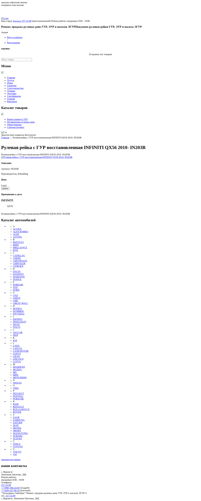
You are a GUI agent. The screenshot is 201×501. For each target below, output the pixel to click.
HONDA (17, 308)
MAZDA (17, 369)
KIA (15, 340)
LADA (16, 345)
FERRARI (18, 284)
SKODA (17, 428)
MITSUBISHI (19, 377)
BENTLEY (18, 242)
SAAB (16, 417)
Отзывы (11, 91)
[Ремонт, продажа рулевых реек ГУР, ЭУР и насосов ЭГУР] (5, 18)
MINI (15, 375)
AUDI (16, 234)
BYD (15, 250)
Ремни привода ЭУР (17, 119)
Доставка (11, 93)
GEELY (17, 298)
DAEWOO (18, 274)
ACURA (17, 229)
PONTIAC (18, 396)
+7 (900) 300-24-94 (10, 488)
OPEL (16, 388)
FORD (16, 290)
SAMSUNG (19, 420)
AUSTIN (17, 237)
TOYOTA (18, 446)
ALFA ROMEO (20, 231)
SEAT (16, 425)
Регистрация (13, 42)
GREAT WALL (20, 303)
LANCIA (17, 348)
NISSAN (17, 383)
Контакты (12, 101)
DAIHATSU (19, 276)
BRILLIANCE (20, 247)
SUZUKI (17, 438)
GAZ (15, 295)
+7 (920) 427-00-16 (10, 490)
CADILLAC (19, 255)
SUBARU (18, 436)
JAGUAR (18, 332)
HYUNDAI (18, 314)
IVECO (16, 327)
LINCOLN (18, 359)
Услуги (10, 80)
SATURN (17, 422)
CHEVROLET (20, 261)
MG (15, 372)
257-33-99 (26, 21)
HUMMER (18, 311)
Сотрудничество (15, 88)
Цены (10, 83)
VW (15, 454)
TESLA (16, 444)
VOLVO (17, 452)
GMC (15, 300)
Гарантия (11, 85)
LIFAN (16, 356)
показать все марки (10, 459)
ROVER (17, 412)
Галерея (11, 99)
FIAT (15, 287)
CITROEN (18, 266)
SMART (17, 430)
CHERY (17, 258)
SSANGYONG (20, 433)
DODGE (17, 279)
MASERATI (19, 367)
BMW (16, 245)
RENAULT (18, 406)
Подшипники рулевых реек (21, 122)
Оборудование (14, 124)
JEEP (15, 335)
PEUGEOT (18, 393)
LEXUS (17, 353)
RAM (15, 404)
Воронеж (17, 21)
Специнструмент (15, 127)
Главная (11, 77)
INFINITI (17, 319)
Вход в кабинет (15, 37)
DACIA (17, 271)
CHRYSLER (19, 263)
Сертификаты (14, 96)
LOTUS (17, 361)
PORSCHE (18, 399)
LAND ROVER (21, 351)
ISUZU (16, 324)
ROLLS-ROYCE (21, 409)
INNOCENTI (19, 322)
